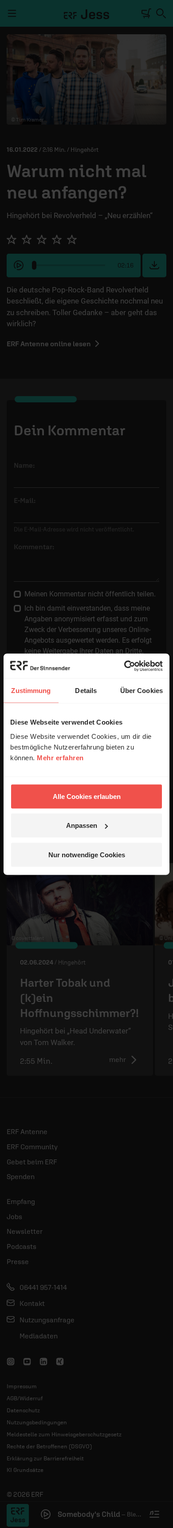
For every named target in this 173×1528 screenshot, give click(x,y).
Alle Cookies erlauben (87, 796)
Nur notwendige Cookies (86, 854)
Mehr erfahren (60, 757)
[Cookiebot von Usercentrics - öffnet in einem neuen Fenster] (124, 666)
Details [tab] (86, 690)
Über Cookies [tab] (141, 690)
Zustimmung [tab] (31, 690)
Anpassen (81, 825)
